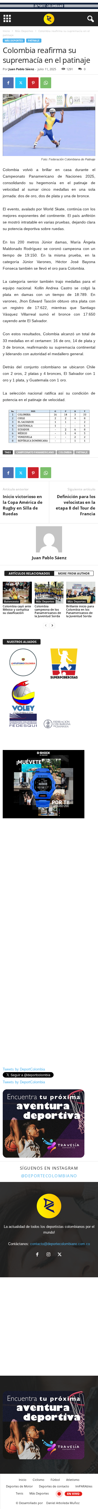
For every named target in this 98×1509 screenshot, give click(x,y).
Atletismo (72, 1480)
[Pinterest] (33, 82)
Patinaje (33, 40)
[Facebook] (8, 82)
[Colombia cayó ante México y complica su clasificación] (17, 593)
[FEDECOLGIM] (49, 723)
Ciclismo (38, 1480)
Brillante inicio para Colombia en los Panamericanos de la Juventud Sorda (80, 611)
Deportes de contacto (54, 1486)
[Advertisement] (49, 871)
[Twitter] (20, 82)
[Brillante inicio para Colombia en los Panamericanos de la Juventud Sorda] (80, 593)
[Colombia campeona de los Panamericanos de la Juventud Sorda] (49, 593)
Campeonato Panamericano (35, 452)
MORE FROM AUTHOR (74, 573)
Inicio (6, 31)
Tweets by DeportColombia (24, 1069)
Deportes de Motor (19, 1486)
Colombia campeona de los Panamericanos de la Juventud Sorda (48, 611)
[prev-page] (45, 625)
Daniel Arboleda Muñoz (62, 1503)
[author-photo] (49, 539)
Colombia (65, 452)
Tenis (19, 1493)
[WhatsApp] (45, 82)
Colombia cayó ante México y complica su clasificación (17, 609)
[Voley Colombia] (49, 683)
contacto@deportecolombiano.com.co (60, 1244)
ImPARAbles (83, 1486)
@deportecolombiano (49, 1175)
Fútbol (55, 1480)
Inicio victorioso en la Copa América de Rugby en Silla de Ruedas (22, 505)
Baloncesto (11, 601)
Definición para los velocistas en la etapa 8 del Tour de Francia (75, 505)
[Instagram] (49, 1255)
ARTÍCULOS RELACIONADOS (29, 573)
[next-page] (52, 625)
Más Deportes (24, 31)
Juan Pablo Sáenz (21, 69)
